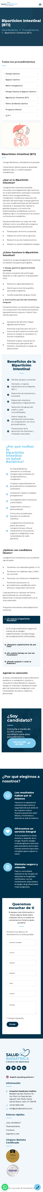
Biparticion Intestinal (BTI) (17, 98)
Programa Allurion (14, 110)
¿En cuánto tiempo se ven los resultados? (21, 654)
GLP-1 (8, 116)
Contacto (10, 1130)
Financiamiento (13, 1126)
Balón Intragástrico (14, 86)
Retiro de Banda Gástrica (17, 104)
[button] (21, 620)
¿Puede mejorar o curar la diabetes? (19, 662)
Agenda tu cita (12, 1134)
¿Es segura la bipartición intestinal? (18, 620)
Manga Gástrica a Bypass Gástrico (21, 92)
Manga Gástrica (13, 74)
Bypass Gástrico (13, 80)
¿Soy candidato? (13, 1123)
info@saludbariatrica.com (20, 1109)
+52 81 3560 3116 (16, 1105)
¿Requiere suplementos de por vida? (21, 645)
